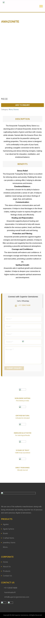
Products (6, 571)
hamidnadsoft (10, 592)
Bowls (5, 533)
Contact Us (7, 575)
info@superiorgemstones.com (16, 597)
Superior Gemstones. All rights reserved (28, 615)
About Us (7, 566)
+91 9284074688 (10, 588)
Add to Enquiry (22, 105)
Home (5, 562)
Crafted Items (8, 538)
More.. (5, 547)
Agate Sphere (8, 529)
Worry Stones (14, 109)
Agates (6, 524)
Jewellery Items (9, 542)
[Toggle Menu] (41, 6)
